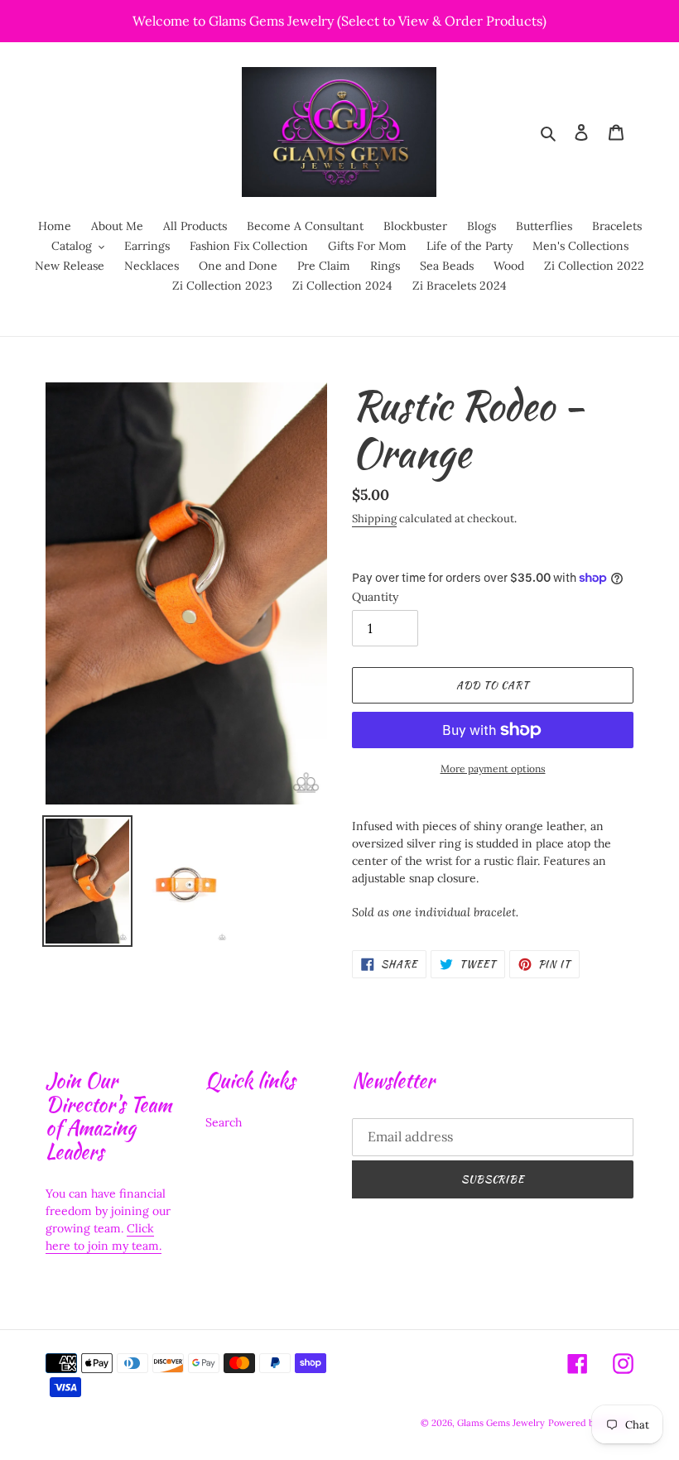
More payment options (493, 768)
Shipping (374, 518)
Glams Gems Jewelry (501, 1423)
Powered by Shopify (590, 1423)
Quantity (375, 596)
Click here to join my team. (103, 1237)
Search (223, 1122)
